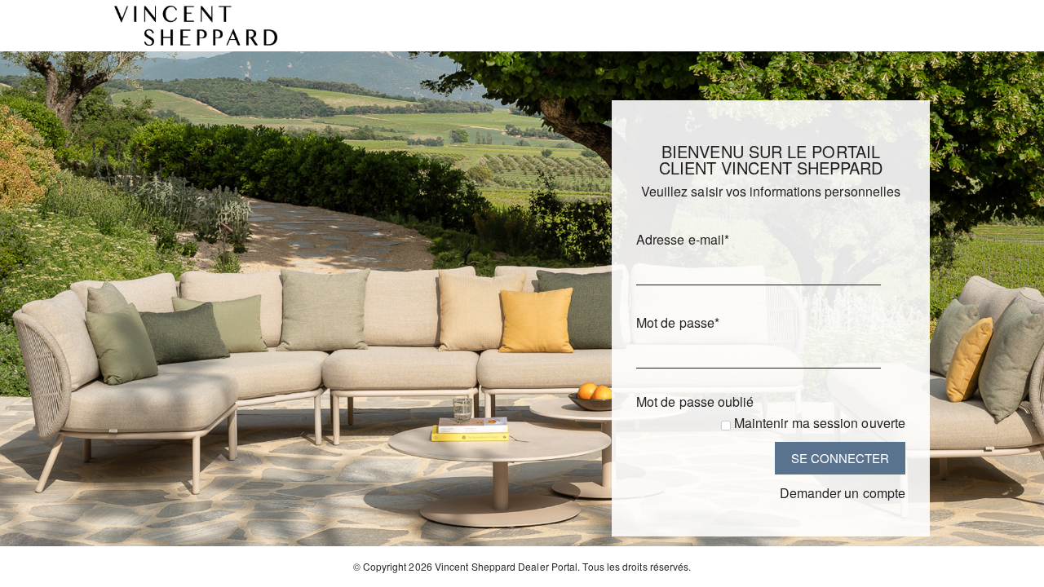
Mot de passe (677, 322)
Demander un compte (842, 492)
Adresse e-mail (682, 239)
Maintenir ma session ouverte (819, 422)
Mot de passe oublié (695, 401)
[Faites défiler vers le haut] (1009, 568)
